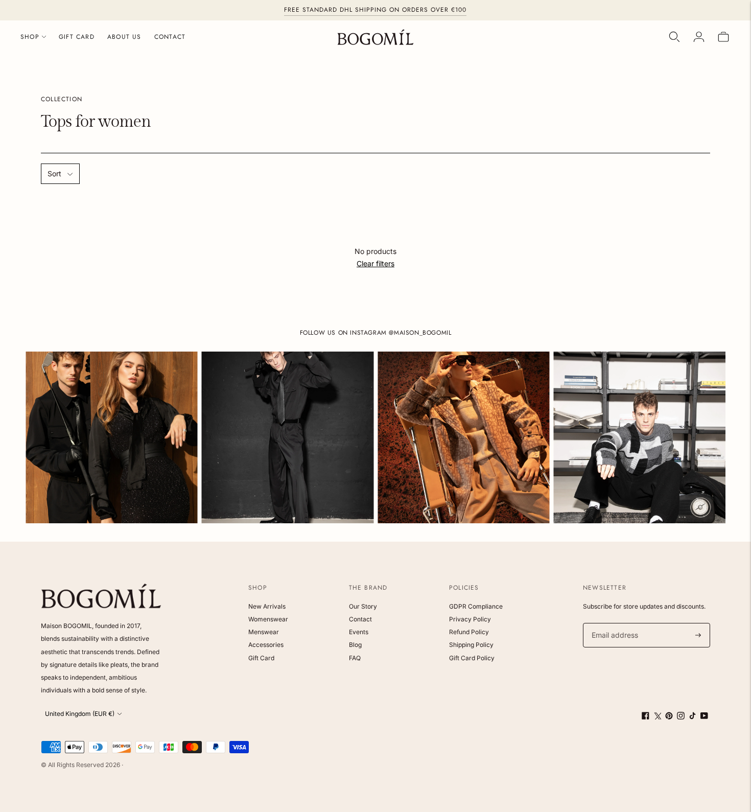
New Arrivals (267, 606)
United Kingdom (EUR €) (79, 713)
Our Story (363, 606)
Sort (54, 173)
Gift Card (77, 36)
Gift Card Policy (472, 658)
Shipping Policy (471, 644)
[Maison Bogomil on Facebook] (645, 716)
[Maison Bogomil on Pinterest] (669, 716)
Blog (355, 644)
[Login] (699, 37)
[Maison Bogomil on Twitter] (657, 716)
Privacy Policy (470, 619)
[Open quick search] (674, 37)
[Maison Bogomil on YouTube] (704, 716)
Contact (169, 36)
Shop (29, 36)
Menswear (263, 632)
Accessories (266, 644)
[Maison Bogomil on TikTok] (692, 716)
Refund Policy (469, 632)
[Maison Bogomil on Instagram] (681, 716)
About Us (124, 36)
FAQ (355, 658)
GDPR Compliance (476, 606)
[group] (112, 438)
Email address (613, 623)
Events (358, 632)
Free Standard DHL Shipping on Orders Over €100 (375, 9)
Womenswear (268, 619)
